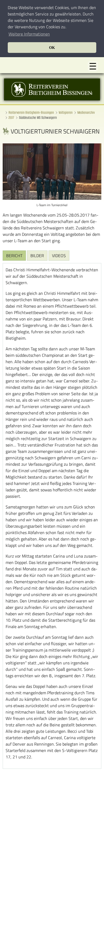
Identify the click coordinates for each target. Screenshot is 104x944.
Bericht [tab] (14, 255)
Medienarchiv (86, 112)
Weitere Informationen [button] (29, 34)
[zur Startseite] (52, 99)
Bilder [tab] (37, 255)
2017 (11, 117)
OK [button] (52, 47)
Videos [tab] (59, 255)
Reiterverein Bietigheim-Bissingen (31, 112)
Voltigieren (66, 112)
